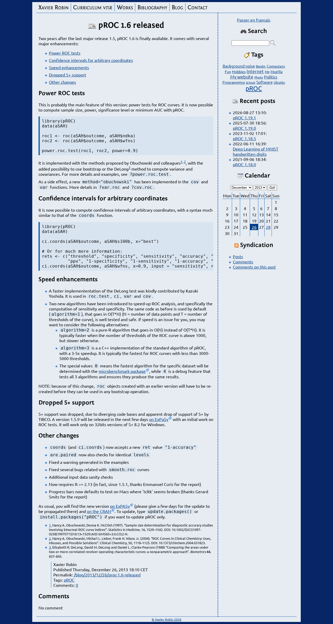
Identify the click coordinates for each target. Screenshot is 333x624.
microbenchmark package (122, 371)
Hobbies (239, 71)
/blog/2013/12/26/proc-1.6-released (107, 574)
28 (268, 227)
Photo (258, 77)
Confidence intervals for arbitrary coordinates (91, 60)
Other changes (62, 81)
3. (50, 547)
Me (267, 71)
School (250, 82)
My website (241, 76)
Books (261, 66)
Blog (177, 7)
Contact (198, 7)
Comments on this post (254, 266)
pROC (69, 579)
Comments (243, 261)
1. (50, 525)
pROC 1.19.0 (244, 128)
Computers (276, 66)
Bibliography (152, 7)
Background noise (239, 65)
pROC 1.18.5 (244, 138)
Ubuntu (279, 82)
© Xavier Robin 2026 (166, 619)
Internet (255, 71)
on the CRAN (99, 511)
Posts (238, 256)
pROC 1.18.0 (244, 164)
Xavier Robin (54, 7)
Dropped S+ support (67, 74)
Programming (233, 82)
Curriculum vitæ (92, 7)
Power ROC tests (64, 52)
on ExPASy (120, 506)
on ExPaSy (158, 419)
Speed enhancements (69, 67)
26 (254, 227)
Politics (270, 76)
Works (125, 7)
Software (264, 82)
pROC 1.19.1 (244, 117)
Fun (228, 71)
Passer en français (253, 19)
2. (50, 538)
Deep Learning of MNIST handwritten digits (255, 151)
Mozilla (277, 71)
